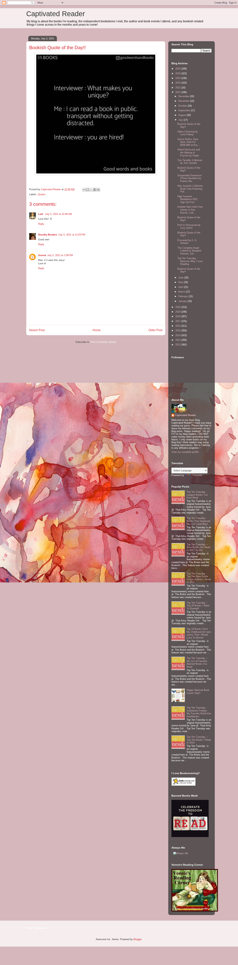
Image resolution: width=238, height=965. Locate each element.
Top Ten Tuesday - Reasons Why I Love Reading (190, 261)
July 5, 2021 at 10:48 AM (58, 214)
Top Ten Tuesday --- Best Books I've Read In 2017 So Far (198, 547)
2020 (178, 307)
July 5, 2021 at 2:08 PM (60, 255)
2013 (178, 340)
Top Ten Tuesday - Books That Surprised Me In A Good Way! (198, 521)
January (183, 301)
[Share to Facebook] (95, 189)
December (184, 96)
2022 (178, 87)
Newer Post (37, 330)
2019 (178, 311)
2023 (178, 82)
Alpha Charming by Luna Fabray (187, 133)
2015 (178, 330)
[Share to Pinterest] (98, 189)
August (182, 115)
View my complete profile (185, 452)
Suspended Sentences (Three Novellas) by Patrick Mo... (189, 178)
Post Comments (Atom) (103, 342)
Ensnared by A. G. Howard (187, 242)
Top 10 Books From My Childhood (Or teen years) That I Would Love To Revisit (199, 633)
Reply (41, 223)
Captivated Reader (55, 14)
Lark (41, 214)
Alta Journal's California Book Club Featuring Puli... (190, 188)
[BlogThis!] (88, 189)
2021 (178, 92)
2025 (178, 73)
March (182, 291)
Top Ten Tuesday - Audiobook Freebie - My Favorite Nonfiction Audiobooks (199, 712)
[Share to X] (91, 189)
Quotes (42, 194)
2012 (178, 344)
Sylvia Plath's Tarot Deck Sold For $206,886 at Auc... (188, 142)
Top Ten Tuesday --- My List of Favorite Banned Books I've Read (197, 662)
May (181, 282)
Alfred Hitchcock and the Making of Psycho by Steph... (189, 152)
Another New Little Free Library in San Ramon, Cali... (190, 209)
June (181, 277)
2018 (178, 316)
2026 (178, 68)
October (183, 105)
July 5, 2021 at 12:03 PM (71, 234)
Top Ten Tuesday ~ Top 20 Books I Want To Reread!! (198, 605)
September (184, 110)
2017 (178, 321)
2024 (178, 78)
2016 (178, 325)
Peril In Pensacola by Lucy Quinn (188, 226)
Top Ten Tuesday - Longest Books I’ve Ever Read (197, 494)
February (183, 296)
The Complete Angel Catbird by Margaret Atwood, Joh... (189, 250)
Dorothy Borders (47, 234)
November (184, 101)
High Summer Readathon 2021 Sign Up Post (187, 199)
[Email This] (84, 189)
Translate (197, 475)
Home (97, 330)
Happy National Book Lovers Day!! (198, 691)
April (181, 287)
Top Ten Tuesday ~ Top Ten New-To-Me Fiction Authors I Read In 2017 (199, 578)
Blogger (137, 939)
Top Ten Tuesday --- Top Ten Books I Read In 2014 (199, 739)
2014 (178, 335)
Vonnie (42, 255)
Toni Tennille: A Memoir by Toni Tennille (189, 162)
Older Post (155, 330)
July (181, 119)
